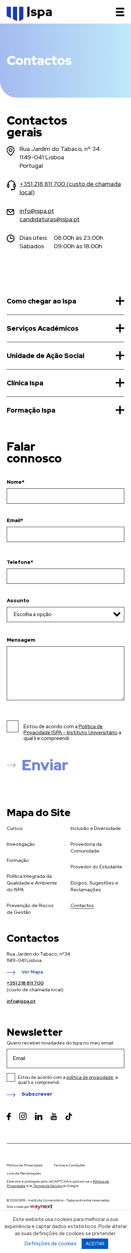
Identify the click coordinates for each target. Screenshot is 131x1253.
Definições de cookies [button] (51, 1243)
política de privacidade (90, 1077)
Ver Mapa (32, 972)
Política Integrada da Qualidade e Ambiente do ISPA (32, 882)
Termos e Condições (69, 1165)
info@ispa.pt (36, 211)
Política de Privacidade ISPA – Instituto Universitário (71, 729)
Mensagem (21, 640)
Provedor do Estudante (96, 867)
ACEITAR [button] (95, 1244)
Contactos (82, 905)
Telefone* (20, 562)
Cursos (15, 828)
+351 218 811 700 (25, 983)
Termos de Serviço (47, 1186)
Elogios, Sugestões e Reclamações (94, 886)
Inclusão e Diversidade (96, 828)
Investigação (21, 844)
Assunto (18, 600)
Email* (15, 520)
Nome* (16, 482)
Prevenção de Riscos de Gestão (30, 908)
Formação (18, 860)
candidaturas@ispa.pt (49, 219)
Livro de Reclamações (24, 1173)
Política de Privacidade (25, 1165)
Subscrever (36, 1094)
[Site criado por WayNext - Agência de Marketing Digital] (41, 1206)
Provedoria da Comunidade (86, 847)
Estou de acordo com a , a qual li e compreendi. (68, 1079)
